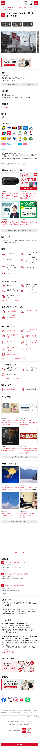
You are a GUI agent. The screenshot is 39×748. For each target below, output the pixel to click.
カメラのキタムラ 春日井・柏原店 (14, 585)
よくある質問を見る (8, 652)
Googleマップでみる (19, 552)
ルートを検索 (29, 84)
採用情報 (19, 724)
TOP (2, 7)
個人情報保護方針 (13, 721)
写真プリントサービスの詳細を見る (13, 358)
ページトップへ (32, 716)
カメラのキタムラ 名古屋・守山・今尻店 (16, 562)
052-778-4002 (5, 107)
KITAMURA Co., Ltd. (16, 736)
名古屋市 (4, 9)
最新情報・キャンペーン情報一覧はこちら (19, 230)
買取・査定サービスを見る (10, 300)
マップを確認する (10, 84)
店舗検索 (25, 1)
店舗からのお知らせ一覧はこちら (19, 521)
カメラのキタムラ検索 (19, 7)
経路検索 (19, 744)
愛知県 (30, 7)
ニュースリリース (25, 721)
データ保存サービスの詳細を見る (12, 378)
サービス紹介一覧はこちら (19, 457)
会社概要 (12, 724)
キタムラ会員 (31, 1)
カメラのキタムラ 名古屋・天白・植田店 (16, 574)
